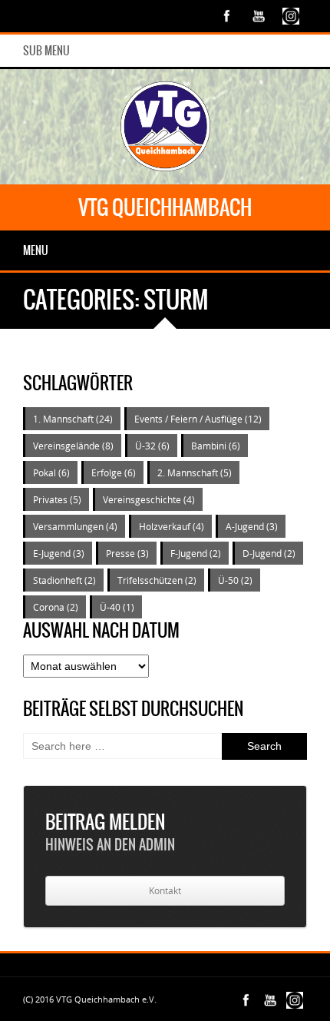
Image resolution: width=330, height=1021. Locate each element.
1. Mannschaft (73, 419)
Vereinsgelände (73, 445)
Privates (57, 499)
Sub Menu (46, 50)
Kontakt (165, 890)
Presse (127, 553)
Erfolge (113, 472)
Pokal (51, 472)
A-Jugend (252, 526)
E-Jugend (58, 553)
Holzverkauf (171, 526)
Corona (55, 607)
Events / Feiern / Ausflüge (198, 419)
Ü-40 (117, 607)
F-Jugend (195, 553)
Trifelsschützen (156, 580)
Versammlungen (75, 526)
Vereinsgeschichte (149, 499)
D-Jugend (269, 553)
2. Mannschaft (194, 472)
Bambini (215, 445)
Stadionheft (64, 580)
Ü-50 (235, 580)
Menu (35, 250)
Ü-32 (152, 445)
